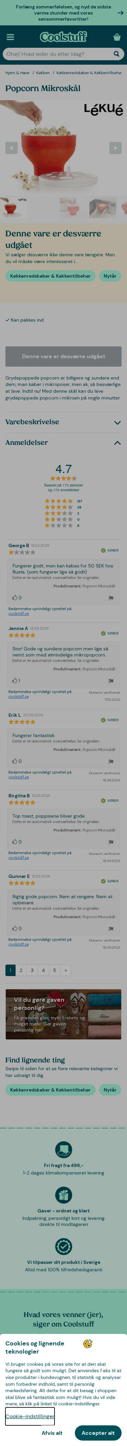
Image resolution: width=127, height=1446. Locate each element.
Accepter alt (98, 1433)
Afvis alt (52, 1433)
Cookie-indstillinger (30, 1416)
